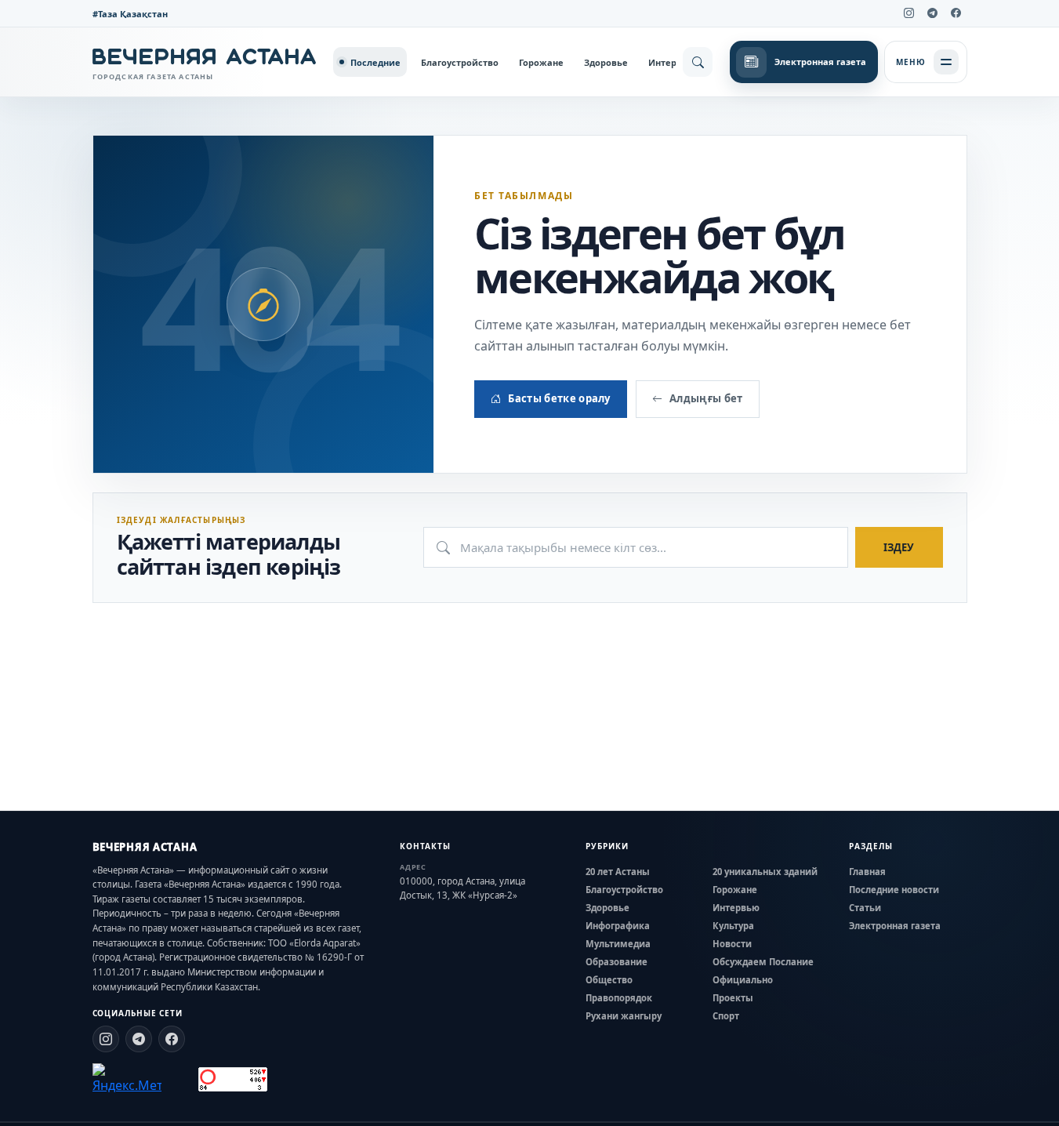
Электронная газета (895, 926)
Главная (867, 871)
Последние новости (894, 889)
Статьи (865, 908)
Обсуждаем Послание (763, 962)
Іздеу (898, 547)
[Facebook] (956, 13)
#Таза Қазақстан (130, 13)
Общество (609, 980)
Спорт (726, 1016)
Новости (732, 944)
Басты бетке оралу (559, 398)
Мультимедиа (618, 944)
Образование (616, 962)
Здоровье (606, 62)
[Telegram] (933, 13)
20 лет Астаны (618, 871)
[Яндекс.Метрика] (126, 1079)
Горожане (541, 62)
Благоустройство (460, 62)
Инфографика (618, 926)
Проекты (733, 998)
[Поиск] (698, 62)
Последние (375, 62)
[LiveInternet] (180, 1079)
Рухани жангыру (624, 1016)
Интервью (671, 62)
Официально (743, 980)
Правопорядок (619, 998)
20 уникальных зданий (765, 871)
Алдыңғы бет (706, 398)
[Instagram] (909, 13)
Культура (733, 926)
